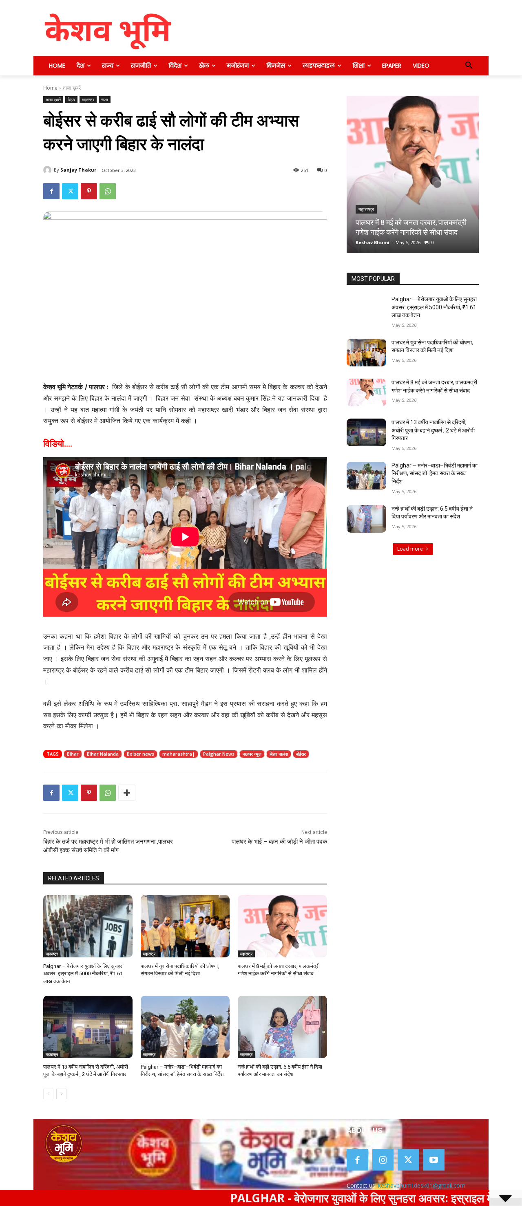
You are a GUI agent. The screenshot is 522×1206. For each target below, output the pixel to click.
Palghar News (218, 754)
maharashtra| (178, 754)
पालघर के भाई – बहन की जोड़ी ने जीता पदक (279, 841)
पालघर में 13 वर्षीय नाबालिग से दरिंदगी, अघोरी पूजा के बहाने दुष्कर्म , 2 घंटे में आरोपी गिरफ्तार (410, 222)
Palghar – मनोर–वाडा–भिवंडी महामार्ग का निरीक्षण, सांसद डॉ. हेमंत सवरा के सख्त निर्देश (435, 473)
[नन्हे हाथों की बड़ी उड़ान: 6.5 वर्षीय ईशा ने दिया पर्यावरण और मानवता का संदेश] (282, 1027)
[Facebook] (51, 191)
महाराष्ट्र (88, 99)
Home (50, 87)
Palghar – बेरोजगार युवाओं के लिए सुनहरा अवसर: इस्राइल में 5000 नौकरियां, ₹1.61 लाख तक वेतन (83, 973)
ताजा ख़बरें (72, 87)
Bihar (73, 754)
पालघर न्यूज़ (252, 754)
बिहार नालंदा (279, 754)
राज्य (104, 99)
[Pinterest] (89, 191)
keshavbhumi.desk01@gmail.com (421, 1185)
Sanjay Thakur (78, 170)
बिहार (71, 99)
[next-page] (61, 1094)
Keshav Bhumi (372, 242)
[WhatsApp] (108, 191)
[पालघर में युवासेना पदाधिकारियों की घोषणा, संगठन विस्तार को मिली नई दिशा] (185, 926)
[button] (469, 65)
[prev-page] (48, 1094)
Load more (410, 548)
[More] (126, 793)
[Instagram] (383, 1160)
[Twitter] (70, 191)
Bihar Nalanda (103, 754)
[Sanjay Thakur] (48, 170)
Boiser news (140, 754)
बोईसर (301, 754)
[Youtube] (434, 1160)
